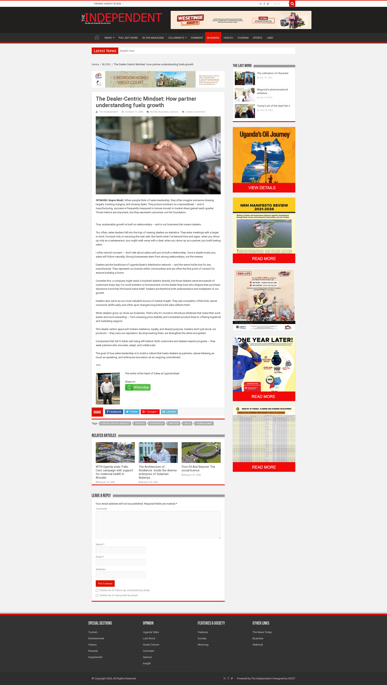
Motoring (203, 644)
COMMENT (197, 37)
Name (100, 544)
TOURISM (243, 37)
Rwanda (93, 650)
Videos (92, 644)
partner (174, 423)
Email (100, 556)
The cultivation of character (272, 73)
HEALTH (228, 37)
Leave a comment (195, 112)
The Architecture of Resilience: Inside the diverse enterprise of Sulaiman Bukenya (158, 472)
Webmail (258, 644)
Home (95, 64)
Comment (101, 508)
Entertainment (96, 638)
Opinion (174, 112)
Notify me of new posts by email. (119, 595)
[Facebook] (264, 3)
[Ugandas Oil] (264, 159)
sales (187, 423)
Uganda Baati (204, 423)
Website (100, 569)
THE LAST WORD (128, 37)
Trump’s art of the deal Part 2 (273, 105)
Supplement (95, 657)
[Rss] (260, 3)
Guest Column (151, 644)
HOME (97, 37)
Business (164, 112)
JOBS (270, 37)
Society (202, 638)
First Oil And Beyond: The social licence (198, 468)
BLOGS (106, 64)
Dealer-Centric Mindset (115, 423)
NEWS (108, 37)
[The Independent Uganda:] (121, 18)
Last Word (149, 638)
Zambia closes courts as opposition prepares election (148, 50)
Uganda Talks (151, 632)
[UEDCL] (264, 368)
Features (203, 632)
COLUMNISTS (176, 37)
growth (140, 423)
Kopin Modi (156, 423)
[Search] (292, 4)
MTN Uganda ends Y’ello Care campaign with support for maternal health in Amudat (114, 472)
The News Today (262, 632)
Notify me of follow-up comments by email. (125, 590)
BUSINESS (213, 37)
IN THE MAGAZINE (153, 37)
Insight (147, 663)
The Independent (108, 112)
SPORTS (257, 37)
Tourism (93, 632)
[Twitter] (268, 3)
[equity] (264, 299)
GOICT (291, 678)
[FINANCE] (264, 438)
